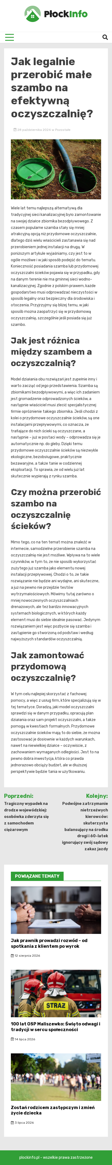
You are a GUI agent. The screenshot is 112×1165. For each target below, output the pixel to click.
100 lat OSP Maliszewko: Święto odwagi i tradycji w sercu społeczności (55, 1026)
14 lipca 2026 (24, 1039)
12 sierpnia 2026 (27, 956)
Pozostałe (62, 130)
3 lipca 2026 (24, 1123)
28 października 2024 (34, 130)
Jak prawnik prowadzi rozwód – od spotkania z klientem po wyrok (49, 943)
